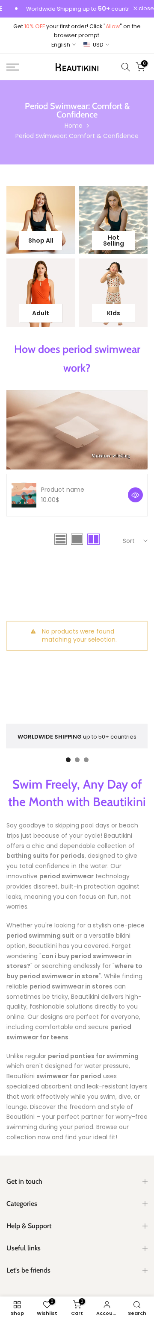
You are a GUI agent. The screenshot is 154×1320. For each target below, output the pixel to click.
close (145, 9)
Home (74, 125)
